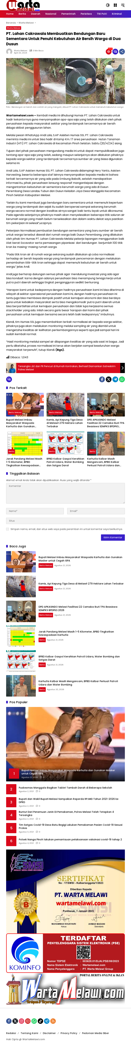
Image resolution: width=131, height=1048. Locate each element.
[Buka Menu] (115, 5)
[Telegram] (115, 379)
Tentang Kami (29, 1033)
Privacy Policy (69, 1033)
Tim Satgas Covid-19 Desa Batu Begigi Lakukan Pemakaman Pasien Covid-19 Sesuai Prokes (70, 826)
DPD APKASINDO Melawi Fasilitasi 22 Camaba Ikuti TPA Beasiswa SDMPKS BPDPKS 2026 (105, 423)
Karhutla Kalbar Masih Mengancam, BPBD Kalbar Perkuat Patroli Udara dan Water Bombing (103, 462)
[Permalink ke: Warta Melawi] (10, 52)
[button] (108, 5)
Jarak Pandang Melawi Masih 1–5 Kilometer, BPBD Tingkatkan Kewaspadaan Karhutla (24, 462)
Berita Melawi (15, 412)
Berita (11, 451)
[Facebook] (102, 379)
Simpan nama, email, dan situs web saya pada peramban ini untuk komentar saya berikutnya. (67, 529)
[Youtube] (28, 1021)
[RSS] (53, 1021)
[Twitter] (109, 379)
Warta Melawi (13, 28)
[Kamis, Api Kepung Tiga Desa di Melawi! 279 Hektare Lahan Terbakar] (65, 405)
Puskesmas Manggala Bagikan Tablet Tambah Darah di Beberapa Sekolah (65, 787)
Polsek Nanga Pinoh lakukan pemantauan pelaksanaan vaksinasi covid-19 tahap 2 (70, 839)
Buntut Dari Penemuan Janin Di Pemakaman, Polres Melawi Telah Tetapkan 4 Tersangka (66, 813)
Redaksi (11, 1033)
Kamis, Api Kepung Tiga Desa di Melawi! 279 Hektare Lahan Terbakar (65, 423)
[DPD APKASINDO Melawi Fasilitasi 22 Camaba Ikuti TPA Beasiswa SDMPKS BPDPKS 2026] (106, 405)
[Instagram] (21, 1021)
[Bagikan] (122, 52)
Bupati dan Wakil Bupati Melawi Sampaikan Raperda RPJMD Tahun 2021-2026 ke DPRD (68, 800)
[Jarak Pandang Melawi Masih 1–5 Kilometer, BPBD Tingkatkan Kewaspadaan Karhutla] (25, 443)
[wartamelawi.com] (23, 5)
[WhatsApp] (122, 379)
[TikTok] (40, 1021)
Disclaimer (49, 1033)
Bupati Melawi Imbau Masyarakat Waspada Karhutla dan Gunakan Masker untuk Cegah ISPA (22, 423)
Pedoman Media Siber (95, 1033)
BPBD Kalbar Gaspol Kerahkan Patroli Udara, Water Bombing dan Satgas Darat (65, 462)
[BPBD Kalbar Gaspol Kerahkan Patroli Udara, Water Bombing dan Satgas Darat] (65, 443)
